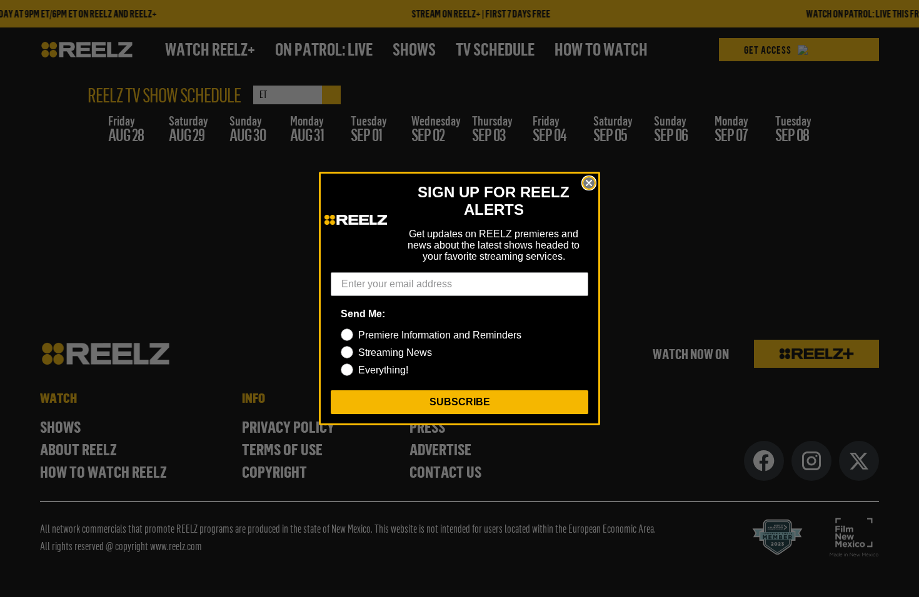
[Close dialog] (589, 183)
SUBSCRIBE (459, 402)
